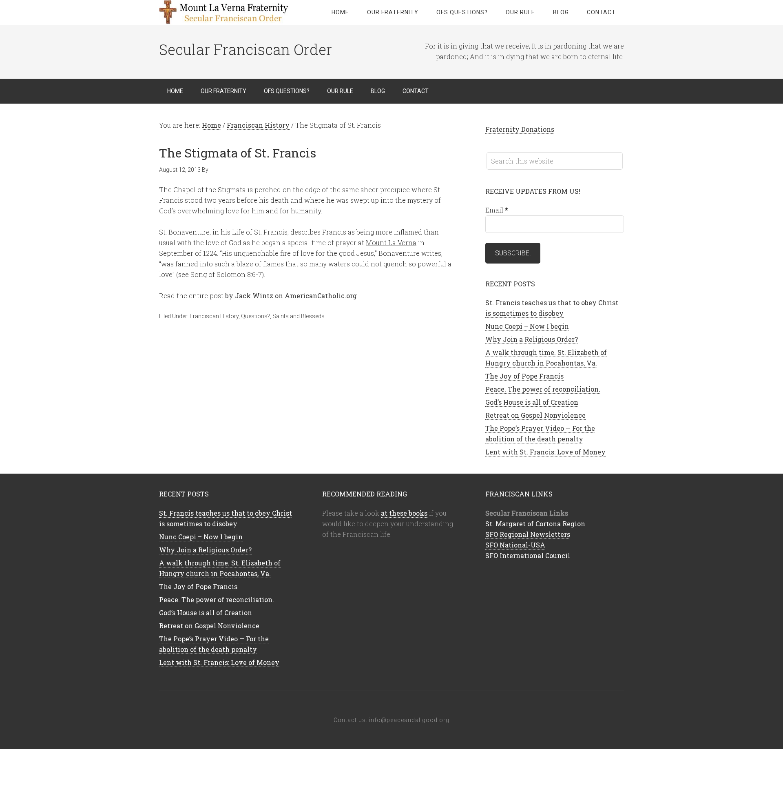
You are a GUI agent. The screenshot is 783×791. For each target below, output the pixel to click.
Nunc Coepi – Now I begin (527, 326)
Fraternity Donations (519, 129)
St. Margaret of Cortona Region (535, 523)
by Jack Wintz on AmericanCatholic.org (291, 295)
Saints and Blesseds (298, 316)
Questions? (255, 316)
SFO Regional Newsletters (527, 534)
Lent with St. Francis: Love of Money (545, 452)
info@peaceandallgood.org (409, 720)
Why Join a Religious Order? (531, 339)
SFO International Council (527, 555)
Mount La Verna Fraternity (224, 12)
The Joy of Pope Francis (524, 376)
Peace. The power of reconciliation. (542, 389)
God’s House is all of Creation (531, 402)
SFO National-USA (515, 545)
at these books (404, 513)
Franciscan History (214, 316)
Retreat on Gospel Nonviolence (535, 415)
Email (496, 210)
